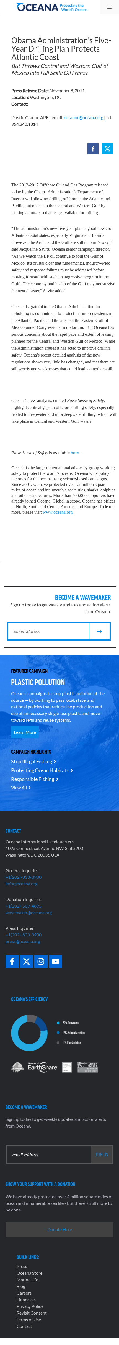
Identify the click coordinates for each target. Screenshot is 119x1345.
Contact (24, 1326)
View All (19, 787)
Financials (26, 1299)
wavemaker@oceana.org (29, 912)
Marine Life (27, 1279)
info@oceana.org (21, 883)
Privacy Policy (30, 1306)
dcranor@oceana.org (83, 117)
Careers (24, 1292)
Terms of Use (29, 1319)
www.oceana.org (58, 512)
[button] (93, 148)
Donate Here (59, 1229)
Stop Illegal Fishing (31, 761)
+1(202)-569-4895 (24, 905)
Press (22, 1266)
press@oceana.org (23, 941)
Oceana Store (29, 1272)
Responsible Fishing (32, 779)
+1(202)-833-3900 (24, 877)
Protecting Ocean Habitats (40, 770)
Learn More (25, 732)
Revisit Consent (32, 1312)
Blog (21, 1286)
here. (75, 452)
